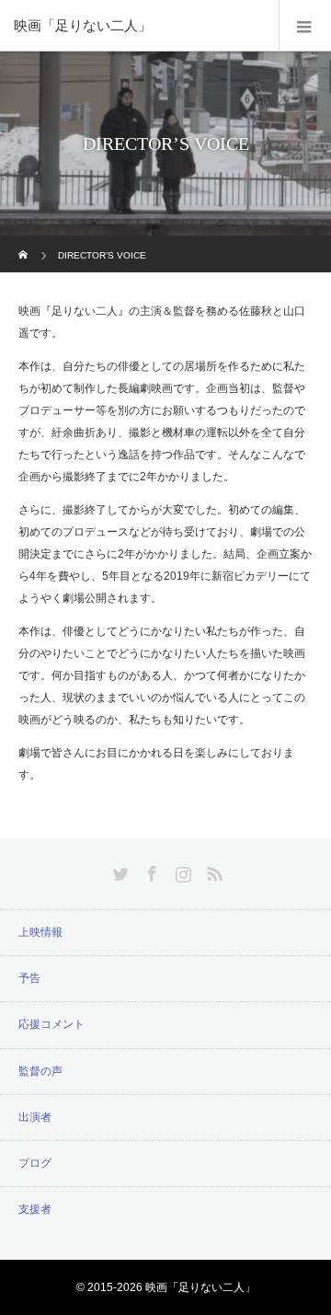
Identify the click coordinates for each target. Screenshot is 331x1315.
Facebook (150, 870)
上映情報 (40, 932)
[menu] (305, 26)
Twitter (118, 870)
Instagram (181, 870)
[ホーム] (24, 242)
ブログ (34, 1163)
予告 (29, 978)
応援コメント (51, 1024)
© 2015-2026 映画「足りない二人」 (166, 1287)
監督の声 (40, 1071)
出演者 (34, 1117)
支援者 (34, 1209)
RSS (212, 870)
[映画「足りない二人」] (138, 26)
